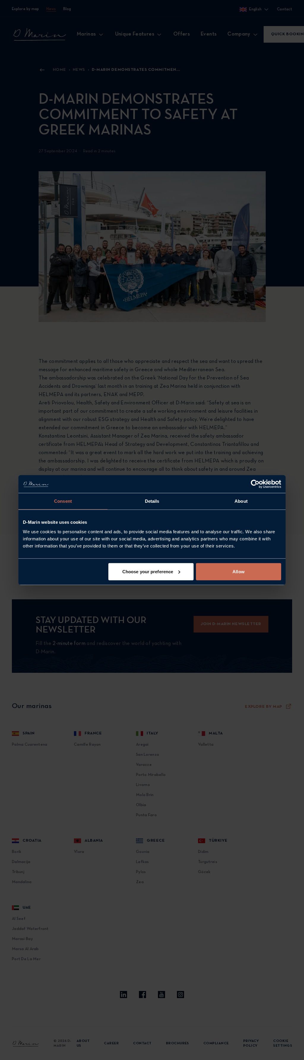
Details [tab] (152, 501)
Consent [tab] (63, 501)
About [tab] (241, 501)
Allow (238, 571)
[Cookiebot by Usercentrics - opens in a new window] (255, 484)
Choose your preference (147, 571)
